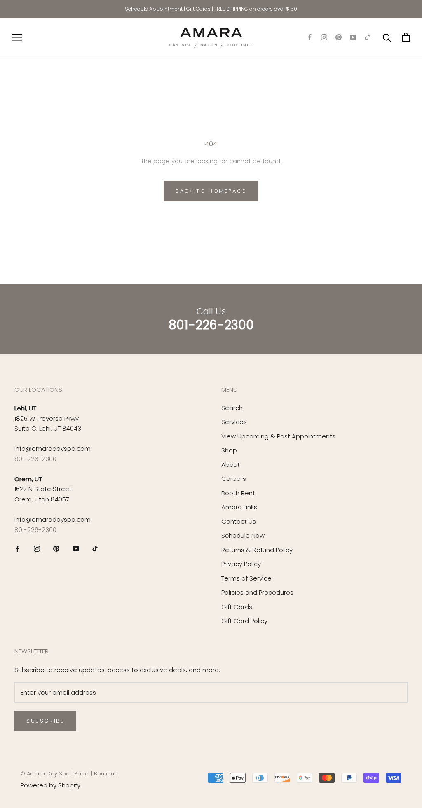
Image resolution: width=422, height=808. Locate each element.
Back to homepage (211, 191)
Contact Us (238, 521)
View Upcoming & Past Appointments (278, 436)
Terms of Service (246, 578)
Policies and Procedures (257, 592)
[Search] (387, 37)
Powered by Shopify (50, 785)
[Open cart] (406, 37)
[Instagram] (324, 37)
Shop (229, 450)
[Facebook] (310, 37)
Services (234, 421)
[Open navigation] (17, 37)
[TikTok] (367, 37)
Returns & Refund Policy (257, 550)
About (230, 464)
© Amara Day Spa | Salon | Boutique (69, 774)
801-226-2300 (35, 458)
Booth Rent (238, 493)
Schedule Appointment (154, 8)
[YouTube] (353, 37)
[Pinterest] (338, 37)
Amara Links (239, 507)
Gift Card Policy (244, 620)
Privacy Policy (241, 564)
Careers (233, 478)
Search (232, 407)
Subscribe (45, 721)
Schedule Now (243, 535)
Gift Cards (198, 8)
